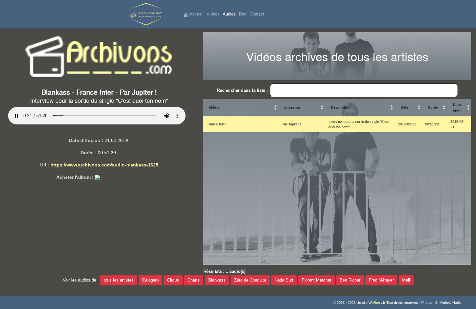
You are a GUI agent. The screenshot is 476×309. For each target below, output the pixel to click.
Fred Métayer (381, 280)
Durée (433, 107)
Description (341, 107)
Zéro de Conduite (250, 280)
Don (242, 14)
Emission (292, 107)
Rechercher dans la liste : (242, 90)
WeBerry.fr (376, 302)
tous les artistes (119, 280)
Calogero (150, 280)
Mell (406, 280)
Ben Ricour (350, 280)
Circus (173, 280)
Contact (257, 14)
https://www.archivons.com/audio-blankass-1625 (104, 164)
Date (404, 107)
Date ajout (457, 107)
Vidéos (213, 14)
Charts (193, 280)
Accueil (195, 14)
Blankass (217, 280)
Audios (229, 14)
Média (214, 107)
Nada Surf (284, 280)
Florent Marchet (316, 280)
